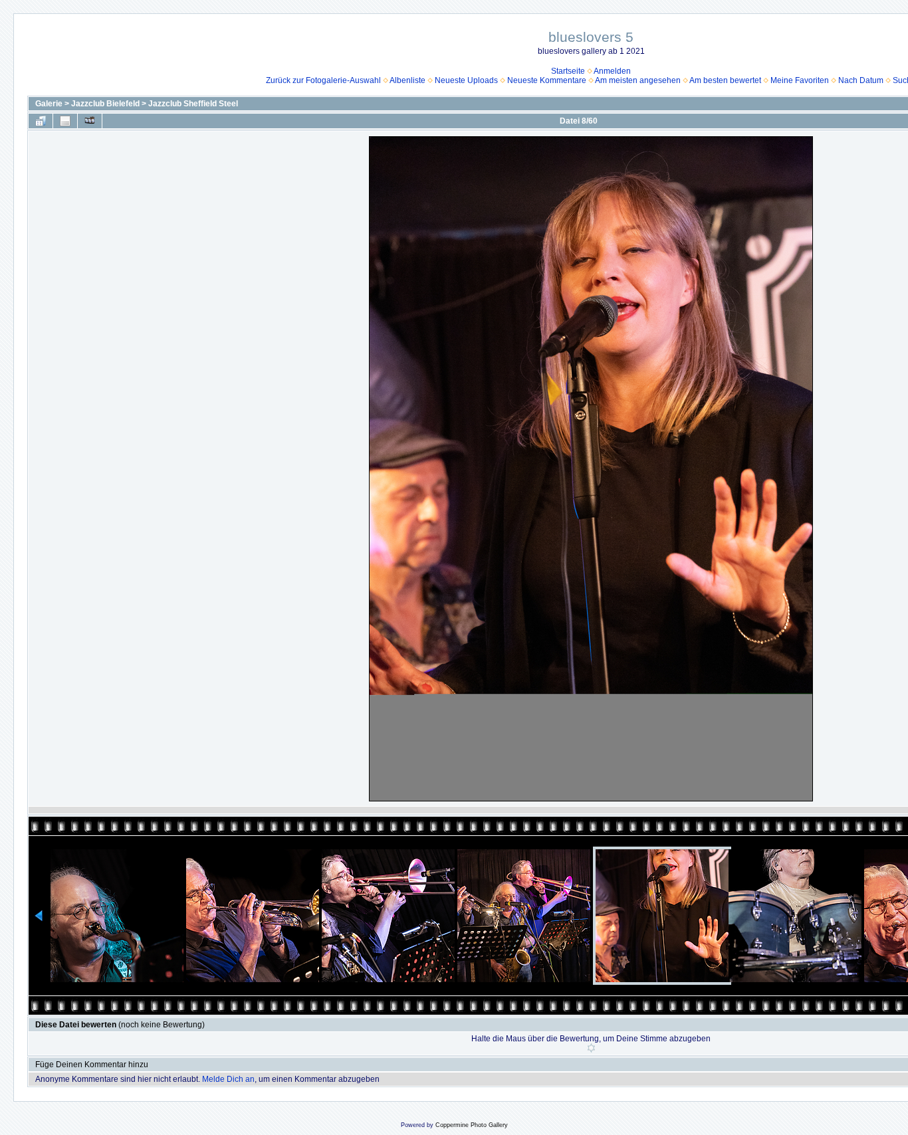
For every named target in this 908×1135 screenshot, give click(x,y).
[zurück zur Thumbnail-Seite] (41, 121)
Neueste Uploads (466, 80)
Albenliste (407, 80)
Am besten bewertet (725, 80)
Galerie (48, 103)
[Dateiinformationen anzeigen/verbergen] (65, 121)
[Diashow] (90, 121)
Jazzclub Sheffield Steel (193, 103)
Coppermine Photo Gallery (471, 1125)
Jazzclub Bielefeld (105, 103)
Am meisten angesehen (638, 80)
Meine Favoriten (799, 80)
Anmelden (612, 71)
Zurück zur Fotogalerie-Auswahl (323, 80)
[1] (591, 1048)
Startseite (568, 71)
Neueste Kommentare (546, 80)
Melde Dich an (228, 1079)
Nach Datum (860, 80)
